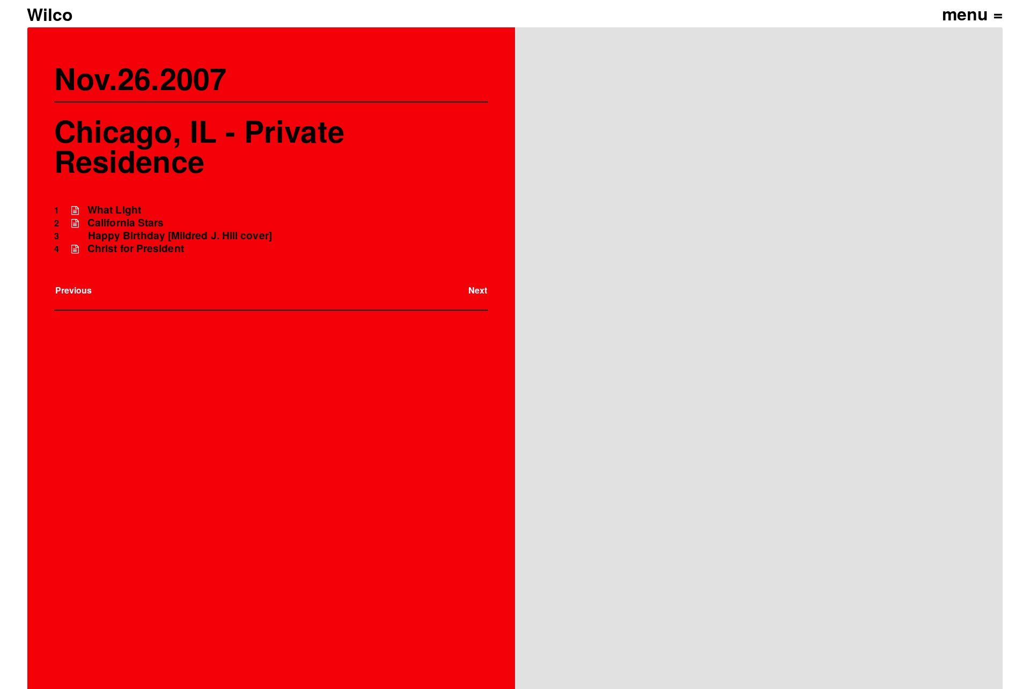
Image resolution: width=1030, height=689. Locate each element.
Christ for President (135, 248)
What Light (114, 209)
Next (477, 290)
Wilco (50, 14)
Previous (73, 290)
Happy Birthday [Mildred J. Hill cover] (180, 235)
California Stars (125, 222)
